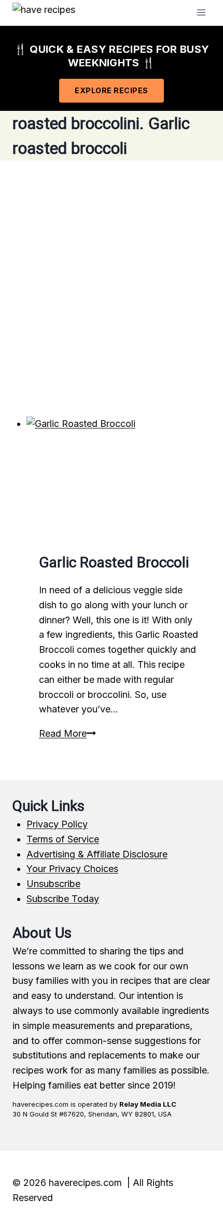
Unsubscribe (53, 883)
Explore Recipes (111, 90)
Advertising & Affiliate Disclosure (97, 854)
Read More (67, 733)
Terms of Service (62, 839)
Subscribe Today (62, 898)
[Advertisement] (111, 288)
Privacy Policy (57, 824)
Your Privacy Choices (72, 868)
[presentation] (118, 478)
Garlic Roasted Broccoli (114, 562)
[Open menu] (201, 12)
